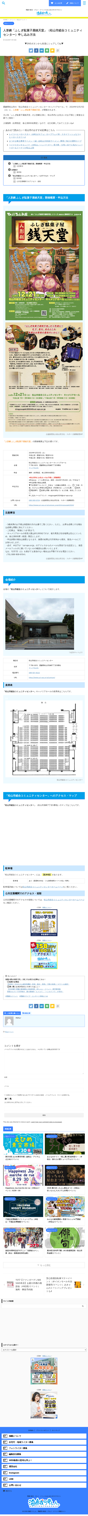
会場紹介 (14, 170)
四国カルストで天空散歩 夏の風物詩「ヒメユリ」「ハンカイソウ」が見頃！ (35, 992)
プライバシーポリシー (42, 1430)
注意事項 (20, 166)
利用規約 (30, 1430)
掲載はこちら (46, 907)
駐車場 (19, 178)
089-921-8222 (34, 673)
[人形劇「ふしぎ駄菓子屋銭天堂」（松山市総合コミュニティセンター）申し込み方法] (41, 50)
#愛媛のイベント (11, 996)
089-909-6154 (34, 500)
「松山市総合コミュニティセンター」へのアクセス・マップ (33, 176)
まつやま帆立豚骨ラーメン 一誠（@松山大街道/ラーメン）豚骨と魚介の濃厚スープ (45, 141)
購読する (8, 1491)
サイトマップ (56, 1430)
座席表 (19, 172)
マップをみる (34, 468)
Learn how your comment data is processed (46, 1122)
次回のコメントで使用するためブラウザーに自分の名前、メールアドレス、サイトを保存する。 (38, 1095)
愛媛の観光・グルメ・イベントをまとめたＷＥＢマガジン (44, 1496)
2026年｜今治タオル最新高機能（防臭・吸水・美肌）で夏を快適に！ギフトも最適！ (38, 984)
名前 (5, 1077)
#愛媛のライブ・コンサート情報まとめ (33, 996)
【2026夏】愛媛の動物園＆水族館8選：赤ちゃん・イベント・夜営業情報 (34, 989)
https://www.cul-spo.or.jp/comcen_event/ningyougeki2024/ (51, 505)
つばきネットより (76, 652)
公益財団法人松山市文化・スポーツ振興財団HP (64, 434)
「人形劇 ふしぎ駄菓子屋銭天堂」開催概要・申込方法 (30, 164)
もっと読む (45, 1265)
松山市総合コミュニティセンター (70, 780)
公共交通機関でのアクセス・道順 (29, 181)
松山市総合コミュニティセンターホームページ (43, 887)
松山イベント (9, 1032)
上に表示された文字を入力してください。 (18, 1102)
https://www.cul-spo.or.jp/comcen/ (42, 678)
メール (6, 1086)
